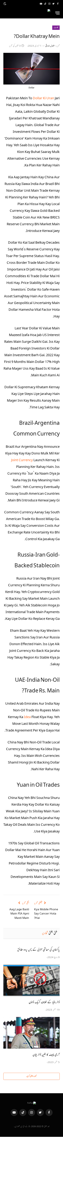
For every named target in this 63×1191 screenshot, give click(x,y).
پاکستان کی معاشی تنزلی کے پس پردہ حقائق (38, 950)
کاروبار (56, 27)
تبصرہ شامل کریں (32, 1076)
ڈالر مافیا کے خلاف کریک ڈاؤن (44, 1002)
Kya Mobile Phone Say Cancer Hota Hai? (46, 914)
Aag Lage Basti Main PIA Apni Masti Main (19, 914)
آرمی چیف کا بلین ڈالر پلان (46, 1055)
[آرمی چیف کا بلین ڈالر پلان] (31, 1032)
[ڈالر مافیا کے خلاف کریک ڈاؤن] (31, 980)
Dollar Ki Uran (43, 98)
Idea (27, 717)
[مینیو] (57, 13)
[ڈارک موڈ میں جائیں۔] (5, 3)
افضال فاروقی (50, 46)
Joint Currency (22, 460)
